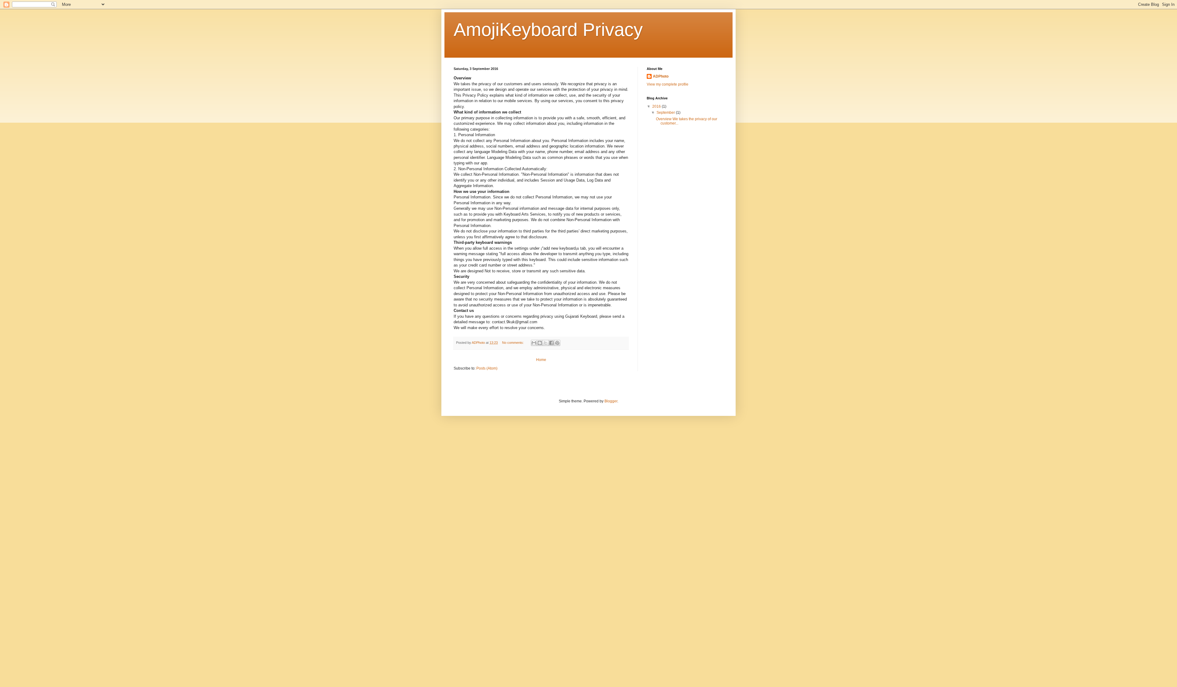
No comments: (513, 342)
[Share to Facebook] (551, 343)
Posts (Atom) (486, 368)
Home (541, 360)
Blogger (610, 401)
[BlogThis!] (540, 343)
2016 (657, 106)
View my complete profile (667, 84)
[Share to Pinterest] (557, 343)
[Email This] (534, 343)
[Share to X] (546, 343)
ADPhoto (660, 76)
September (666, 112)
